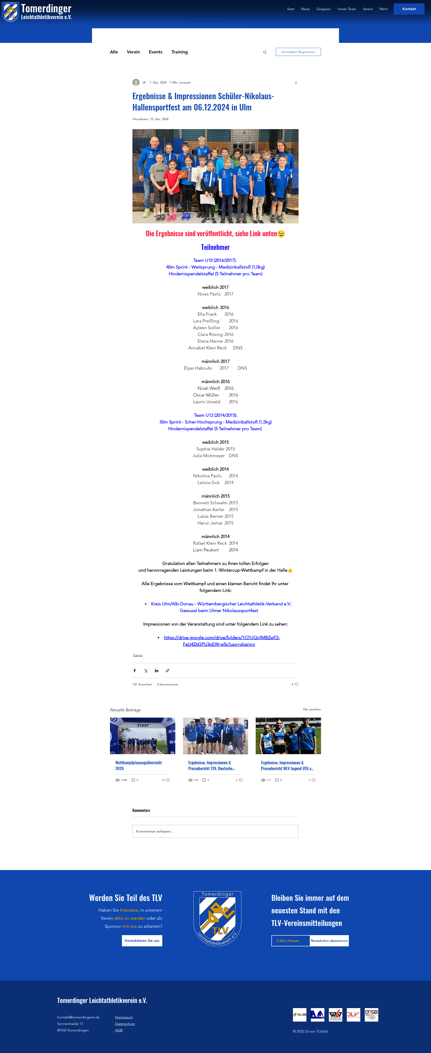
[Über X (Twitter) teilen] (145, 670)
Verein (133, 52)
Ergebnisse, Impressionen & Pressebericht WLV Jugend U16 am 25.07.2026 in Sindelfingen (287, 765)
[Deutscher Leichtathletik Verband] (353, 1015)
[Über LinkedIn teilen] (156, 670)
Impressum (124, 1017)
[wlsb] (299, 1015)
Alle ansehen (312, 709)
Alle (114, 52)
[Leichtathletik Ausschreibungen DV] (317, 1015)
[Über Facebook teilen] (134, 670)
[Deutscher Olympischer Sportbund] (371, 1015)
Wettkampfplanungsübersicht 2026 (138, 765)
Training (180, 52)
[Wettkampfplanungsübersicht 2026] (142, 736)
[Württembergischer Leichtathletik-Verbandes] (335, 1015)
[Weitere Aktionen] (296, 82)
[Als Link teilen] (167, 670)
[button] (265, 52)
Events (156, 52)
